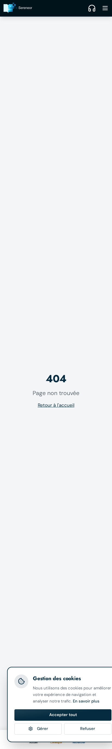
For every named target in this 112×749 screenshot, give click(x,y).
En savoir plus (86, 701)
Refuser (87, 728)
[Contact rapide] (92, 8)
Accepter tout (63, 714)
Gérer (42, 728)
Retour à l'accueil (56, 405)
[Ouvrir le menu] (105, 8)
